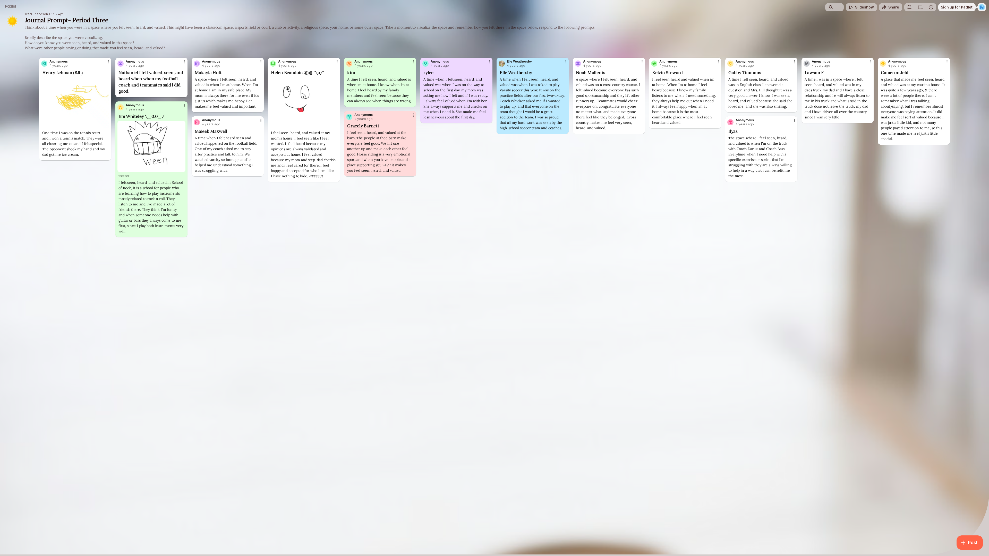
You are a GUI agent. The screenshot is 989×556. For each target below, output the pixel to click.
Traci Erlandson (36, 14)
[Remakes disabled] (920, 7)
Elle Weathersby (519, 61)
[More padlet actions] (931, 7)
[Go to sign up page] (982, 7)
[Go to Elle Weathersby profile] (502, 63)
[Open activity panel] (909, 7)
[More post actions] (108, 61)
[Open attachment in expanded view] (75, 102)
